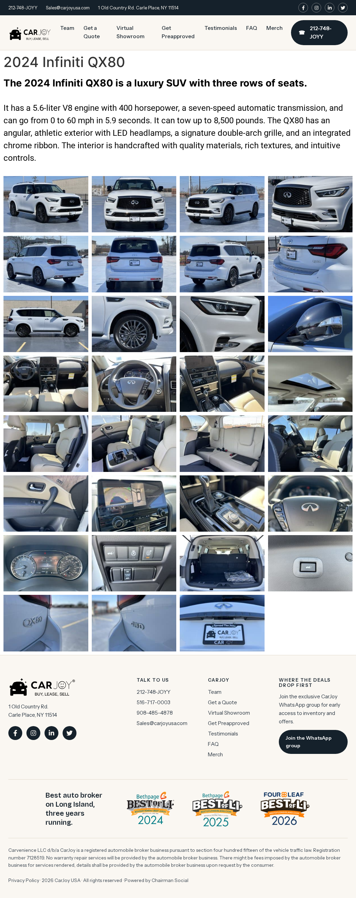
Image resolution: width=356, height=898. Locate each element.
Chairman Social (170, 880)
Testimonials (220, 28)
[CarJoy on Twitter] (343, 8)
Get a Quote (91, 32)
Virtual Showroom (130, 32)
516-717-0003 (153, 702)
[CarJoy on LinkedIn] (329, 8)
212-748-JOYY (23, 7)
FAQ (251, 28)
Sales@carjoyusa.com (68, 7)
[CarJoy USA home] (30, 33)
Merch (274, 28)
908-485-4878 (155, 712)
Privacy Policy (23, 880)
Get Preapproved (178, 32)
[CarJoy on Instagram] (316, 8)
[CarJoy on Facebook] (303, 8)
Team (67, 28)
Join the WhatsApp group (309, 742)
